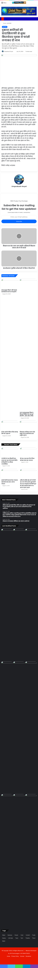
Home (4, 23)
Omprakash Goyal (8, 51)
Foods (33, 935)
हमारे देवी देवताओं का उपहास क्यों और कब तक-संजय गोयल (9, 482)
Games (4, 938)
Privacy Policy (15, 956)
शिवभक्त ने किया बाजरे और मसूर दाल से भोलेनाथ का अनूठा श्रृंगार (27, 433)
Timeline (28, 938)
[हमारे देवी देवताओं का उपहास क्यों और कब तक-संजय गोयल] (9, 473)
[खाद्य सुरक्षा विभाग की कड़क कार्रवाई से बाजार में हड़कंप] (9, 283)
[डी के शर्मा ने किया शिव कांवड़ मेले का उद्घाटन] (9, 425)
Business (10, 935)
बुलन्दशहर (9, 23)
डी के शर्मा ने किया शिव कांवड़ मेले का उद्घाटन (9, 432)
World (3, 941)
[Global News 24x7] (19, 2)
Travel (33, 938)
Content (28, 935)
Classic (16, 935)
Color (22, 935)
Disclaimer (28, 956)
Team (16, 938)
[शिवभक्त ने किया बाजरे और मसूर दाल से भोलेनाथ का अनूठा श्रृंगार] (28, 425)
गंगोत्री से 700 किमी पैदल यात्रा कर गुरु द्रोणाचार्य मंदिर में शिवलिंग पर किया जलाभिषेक (9, 461)
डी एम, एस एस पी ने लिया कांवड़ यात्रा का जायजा (27, 459)
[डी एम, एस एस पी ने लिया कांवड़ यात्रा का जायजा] (28, 452)
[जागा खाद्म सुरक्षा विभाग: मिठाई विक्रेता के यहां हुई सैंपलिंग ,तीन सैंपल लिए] (28, 345)
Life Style (10, 938)
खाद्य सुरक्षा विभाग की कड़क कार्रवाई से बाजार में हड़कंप (9, 291)
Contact (22, 956)
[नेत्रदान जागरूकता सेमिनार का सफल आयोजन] (31, 595)
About (3, 935)
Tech (22, 938)
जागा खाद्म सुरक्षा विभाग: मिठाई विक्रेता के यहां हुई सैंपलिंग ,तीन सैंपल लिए (27, 414)
